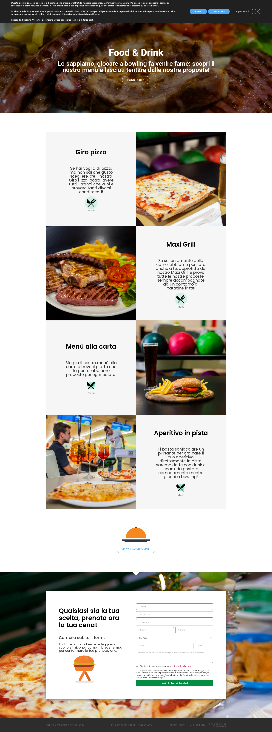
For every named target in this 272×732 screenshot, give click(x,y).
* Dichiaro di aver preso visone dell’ (165, 666)
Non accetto (219, 11)
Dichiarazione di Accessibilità (217, 724)
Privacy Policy (177, 724)
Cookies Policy (197, 724)
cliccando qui (95, 5)
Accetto (198, 11)
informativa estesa (114, 2)
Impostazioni (242, 11)
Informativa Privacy (181, 666)
